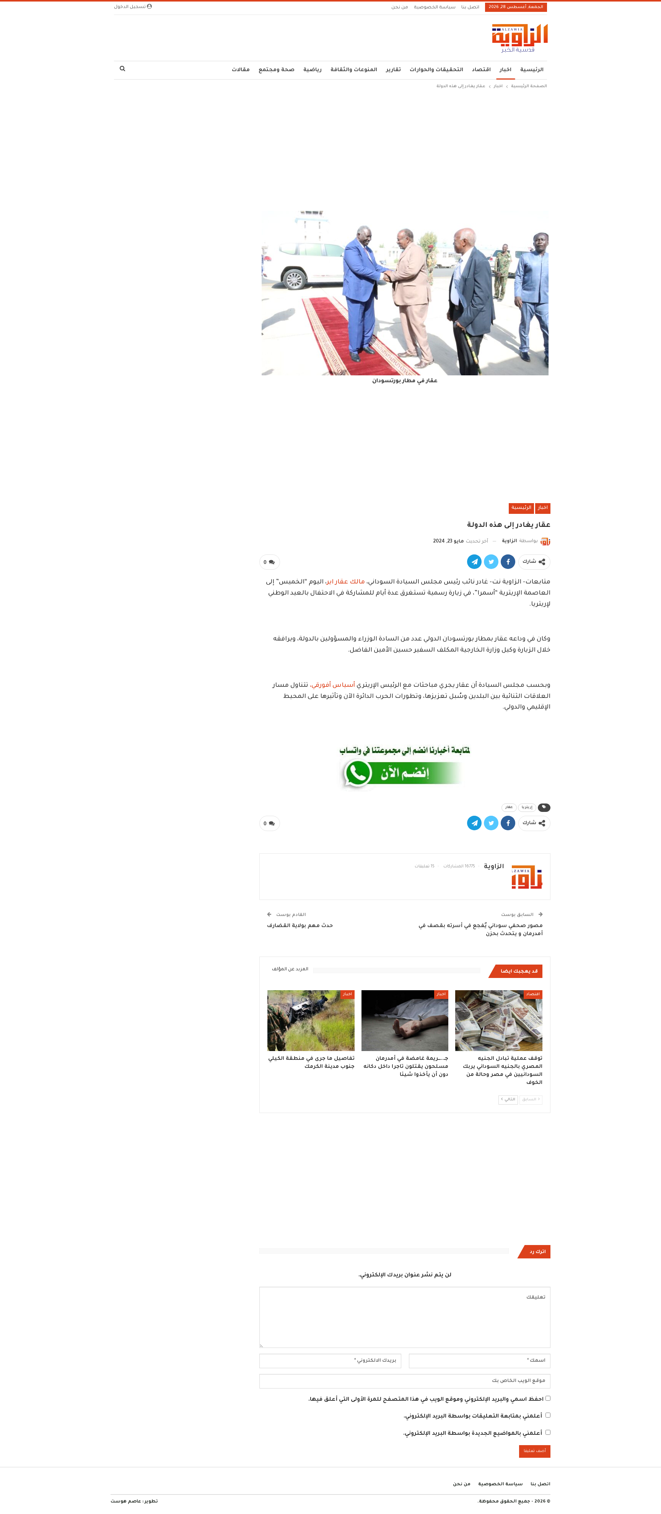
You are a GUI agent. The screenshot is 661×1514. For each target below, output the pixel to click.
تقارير (393, 70)
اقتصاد (481, 70)
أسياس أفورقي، (332, 685)
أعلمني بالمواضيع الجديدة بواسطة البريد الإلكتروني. (472, 1434)
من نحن (399, 7)
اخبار (505, 70)
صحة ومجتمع (277, 70)
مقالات (241, 70)
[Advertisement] (330, 148)
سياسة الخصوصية (435, 7)
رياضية (312, 70)
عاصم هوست (126, 1501)
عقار (509, 808)
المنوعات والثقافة (353, 70)
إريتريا (527, 808)
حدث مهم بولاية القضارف (300, 926)
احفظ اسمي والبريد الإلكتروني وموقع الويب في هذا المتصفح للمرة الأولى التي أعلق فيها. (426, 1400)
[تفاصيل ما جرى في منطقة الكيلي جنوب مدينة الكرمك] (311, 1020)
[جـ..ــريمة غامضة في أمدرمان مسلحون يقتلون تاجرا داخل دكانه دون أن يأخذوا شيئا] (405, 1020)
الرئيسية (532, 70)
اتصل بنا (470, 7)
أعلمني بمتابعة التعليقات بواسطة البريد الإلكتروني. (473, 1417)
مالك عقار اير (346, 582)
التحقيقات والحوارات (436, 70)
